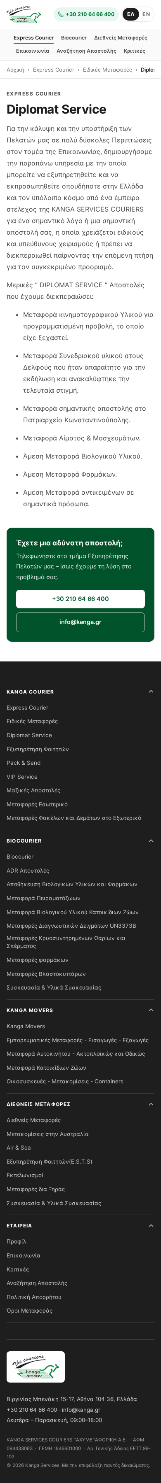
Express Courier (34, 38)
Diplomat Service (29, 735)
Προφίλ (16, 1241)
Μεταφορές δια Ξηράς (36, 1189)
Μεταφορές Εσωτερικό (37, 804)
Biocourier (74, 38)
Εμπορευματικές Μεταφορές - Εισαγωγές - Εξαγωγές (78, 1040)
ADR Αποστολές (28, 870)
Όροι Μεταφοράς (29, 1310)
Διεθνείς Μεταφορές (120, 38)
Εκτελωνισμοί (25, 1175)
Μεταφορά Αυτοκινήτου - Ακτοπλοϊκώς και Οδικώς (76, 1053)
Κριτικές (134, 51)
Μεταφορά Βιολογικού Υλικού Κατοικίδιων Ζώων (73, 912)
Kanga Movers (30, 1010)
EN (146, 14)
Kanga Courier (30, 692)
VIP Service (22, 776)
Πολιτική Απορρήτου (34, 1297)
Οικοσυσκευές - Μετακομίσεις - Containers (65, 1081)
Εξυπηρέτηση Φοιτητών (38, 749)
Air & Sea (19, 1147)
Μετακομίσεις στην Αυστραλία (48, 1134)
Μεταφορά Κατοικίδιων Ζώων (46, 1067)
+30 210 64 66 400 (80, 599)
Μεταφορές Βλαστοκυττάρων (46, 974)
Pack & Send (23, 762)
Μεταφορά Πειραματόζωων (43, 898)
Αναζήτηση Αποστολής (86, 51)
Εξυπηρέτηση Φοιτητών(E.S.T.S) (49, 1161)
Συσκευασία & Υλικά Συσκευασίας (54, 987)
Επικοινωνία (32, 51)
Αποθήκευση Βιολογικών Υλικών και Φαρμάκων (72, 884)
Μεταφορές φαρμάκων (38, 960)
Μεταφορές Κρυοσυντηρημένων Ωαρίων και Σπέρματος (66, 942)
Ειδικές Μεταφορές (107, 69)
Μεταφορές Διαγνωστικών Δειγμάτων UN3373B (71, 925)
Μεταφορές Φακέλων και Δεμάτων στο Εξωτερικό (74, 818)
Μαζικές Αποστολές (33, 790)
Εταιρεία (20, 1225)
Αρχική (15, 69)
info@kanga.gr (80, 622)
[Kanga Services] (24, 14)
